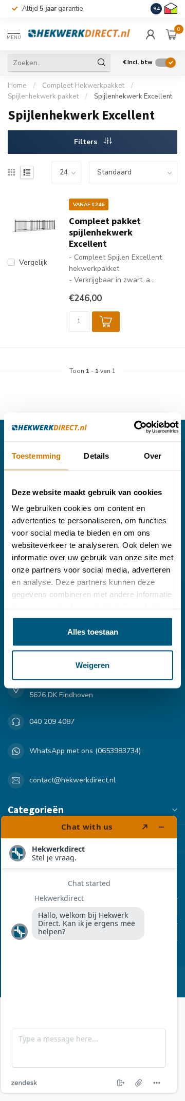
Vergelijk (33, 262)
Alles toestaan (92, 631)
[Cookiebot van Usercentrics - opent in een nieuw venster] (135, 427)
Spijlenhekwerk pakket (43, 96)
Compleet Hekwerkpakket (83, 85)
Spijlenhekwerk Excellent (133, 96)
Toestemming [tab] (36, 455)
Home (17, 85)
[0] (171, 34)
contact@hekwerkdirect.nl (72, 780)
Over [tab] (152, 455)
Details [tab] (96, 455)
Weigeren (92, 665)
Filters (86, 142)
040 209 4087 (52, 721)
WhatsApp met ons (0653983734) (85, 751)
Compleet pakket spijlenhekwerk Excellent (105, 232)
